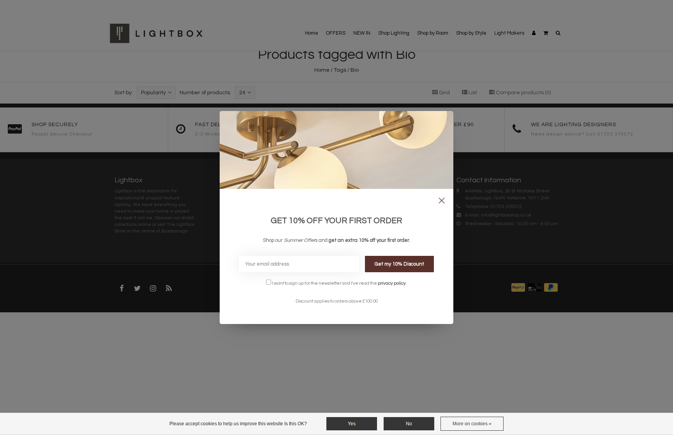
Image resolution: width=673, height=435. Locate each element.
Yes (352, 423)
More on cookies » (472, 423)
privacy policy (392, 283)
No (409, 423)
